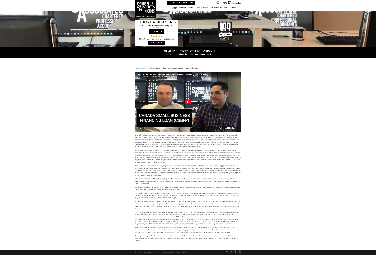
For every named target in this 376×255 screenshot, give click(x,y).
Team (174, 7)
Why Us (191, 7)
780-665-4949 (221, 2)
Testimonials (202, 7)
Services (182, 7)
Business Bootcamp (219, 7)
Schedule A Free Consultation (181, 3)
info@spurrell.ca (234, 3)
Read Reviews (157, 43)
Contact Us (157, 31)
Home (137, 68)
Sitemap (172, 252)
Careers (175, 8)
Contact (233, 7)
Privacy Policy (181, 252)
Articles (143, 68)
